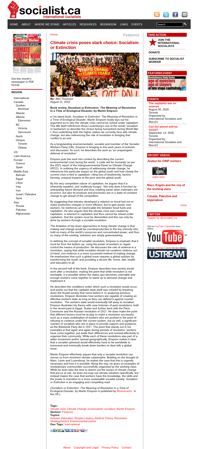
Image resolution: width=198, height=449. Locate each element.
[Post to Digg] (67, 431)
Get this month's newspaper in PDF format (22, 81)
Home (14, 24)
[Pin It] (76, 431)
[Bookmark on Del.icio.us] (64, 431)
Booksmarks (124, 391)
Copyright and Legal (86, 447)
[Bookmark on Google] (58, 431)
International (72, 424)
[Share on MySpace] (73, 431)
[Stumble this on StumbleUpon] (61, 431)
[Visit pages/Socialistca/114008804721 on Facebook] (54, 431)
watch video (158, 177)
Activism (55, 418)
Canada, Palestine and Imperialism (162, 198)
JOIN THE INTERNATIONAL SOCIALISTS (169, 43)
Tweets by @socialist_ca (162, 217)
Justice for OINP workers (164, 161)
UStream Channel (163, 248)
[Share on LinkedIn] (70, 431)
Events (136, 24)
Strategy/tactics (59, 421)
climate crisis (58, 408)
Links (124, 24)
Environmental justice (83, 421)
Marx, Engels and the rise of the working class (166, 187)
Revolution (120, 418)
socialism (109, 408)
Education (67, 418)
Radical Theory (104, 418)
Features (67, 411)
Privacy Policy (110, 447)
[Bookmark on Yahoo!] (82, 431)
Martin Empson (125, 408)
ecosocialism (95, 408)
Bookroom (108, 24)
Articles (69, 24)
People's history (84, 418)
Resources (88, 24)
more (183, 205)
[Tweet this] (51, 431)
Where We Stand (47, 24)
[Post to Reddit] (79, 431)
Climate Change (77, 408)
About (26, 24)
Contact (126, 447)
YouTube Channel (163, 226)
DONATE (154, 52)
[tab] (167, 161)
